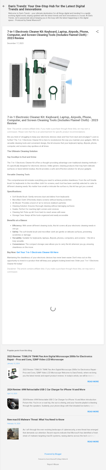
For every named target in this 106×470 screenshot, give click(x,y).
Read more (93, 381)
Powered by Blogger (53, 454)
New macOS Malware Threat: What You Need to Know (35, 419)
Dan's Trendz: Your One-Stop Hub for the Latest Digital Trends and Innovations (46, 7)
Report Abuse (53, 464)
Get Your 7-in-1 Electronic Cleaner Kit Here (37, 252)
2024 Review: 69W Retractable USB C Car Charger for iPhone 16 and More (46, 389)
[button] (97, 32)
